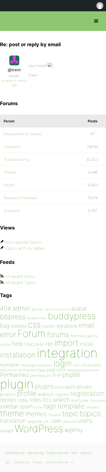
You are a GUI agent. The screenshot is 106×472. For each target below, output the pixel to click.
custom (48, 326)
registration (87, 393)
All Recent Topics (20, 282)
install (86, 344)
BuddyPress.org (57, 453)
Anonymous (62, 309)
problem (8, 394)
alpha (49, 309)
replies (8, 399)
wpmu (73, 430)
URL (46, 421)
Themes (10, 172)
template (71, 406)
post (59, 386)
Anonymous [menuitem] (99, 5)
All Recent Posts (20, 276)
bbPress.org (8, 21)
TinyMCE (54, 415)
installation (17, 354)
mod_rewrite (8, 370)
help (17, 343)
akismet (37, 309)
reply (23, 400)
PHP (57, 375)
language (28, 365)
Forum (31, 334)
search (61, 399)
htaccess (34, 344)
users (84, 420)
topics (90, 413)
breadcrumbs (37, 318)
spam (26, 406)
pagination (57, 369)
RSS (47, 400)
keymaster (9, 364)
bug (4, 325)
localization (44, 365)
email (86, 325)
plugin (17, 384)
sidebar (9, 406)
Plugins (9, 185)
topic (70, 413)
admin (21, 308)
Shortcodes (98, 400)
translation (13, 420)
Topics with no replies (25, 248)
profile (26, 393)
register (62, 394)
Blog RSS (87, 453)
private (84, 387)
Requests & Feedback (21, 198)
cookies (19, 326)
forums (58, 334)
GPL (8, 462)
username (69, 421)
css (34, 324)
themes (36, 414)
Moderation (92, 365)
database (66, 326)
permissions (40, 375)
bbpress (13, 316)
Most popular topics (23, 242)
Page (41, 370)
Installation (12, 146)
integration (67, 352)
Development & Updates (23, 134)
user (56, 420)
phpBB (71, 374)
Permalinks (14, 374)
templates (92, 407)
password (76, 370)
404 (5, 308)
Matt (74, 453)
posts (70, 386)
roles (35, 400)
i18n (49, 344)
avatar (79, 308)
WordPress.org (14, 453)
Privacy (37, 462)
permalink (92, 370)
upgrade (34, 421)
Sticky (38, 407)
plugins (44, 386)
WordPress (39, 428)
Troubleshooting (16, 159)
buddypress (72, 316)
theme (12, 413)
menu (77, 365)
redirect (45, 394)
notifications (26, 370)
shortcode (79, 400)
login (62, 363)
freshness (78, 336)
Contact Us (21, 462)
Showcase (12, 210)
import (66, 343)
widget (6, 430)
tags (50, 406)
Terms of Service (57, 462)
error (8, 334)
